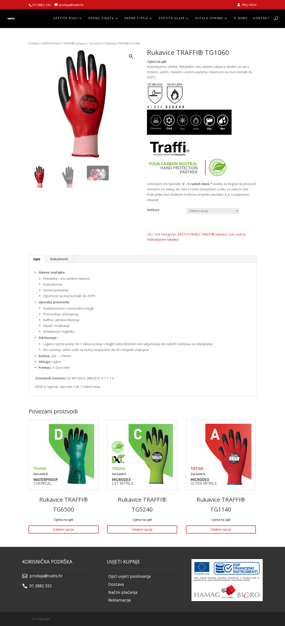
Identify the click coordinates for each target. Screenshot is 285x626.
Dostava (116, 584)
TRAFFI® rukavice (74, 43)
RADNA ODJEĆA (101, 18)
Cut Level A (96, 43)
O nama (241, 18)
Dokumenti (59, 259)
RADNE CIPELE (137, 18)
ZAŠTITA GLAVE (172, 18)
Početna (33, 43)
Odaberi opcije (63, 529)
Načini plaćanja (122, 592)
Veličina (153, 210)
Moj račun (248, 5)
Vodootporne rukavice (163, 239)
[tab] (36, 259)
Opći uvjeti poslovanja (129, 576)
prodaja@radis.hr (46, 575)
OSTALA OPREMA (209, 18)
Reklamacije (119, 600)
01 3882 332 (40, 585)
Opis (36, 259)
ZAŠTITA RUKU (65, 18)
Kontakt (261, 18)
